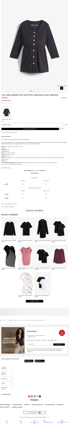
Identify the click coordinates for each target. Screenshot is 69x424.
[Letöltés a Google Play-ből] (28, 361)
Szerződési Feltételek (17, 404)
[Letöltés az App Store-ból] (40, 361)
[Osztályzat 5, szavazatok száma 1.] (63, 98)
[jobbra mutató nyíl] (65, 46)
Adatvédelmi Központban (37, 404)
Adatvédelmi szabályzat (5, 404)
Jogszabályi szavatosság (17, 407)
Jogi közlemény (60, 404)
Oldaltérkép (26, 404)
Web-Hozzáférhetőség (50, 404)
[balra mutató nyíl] (3, 46)
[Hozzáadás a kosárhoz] (61, 88)
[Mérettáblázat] (66, 124)
